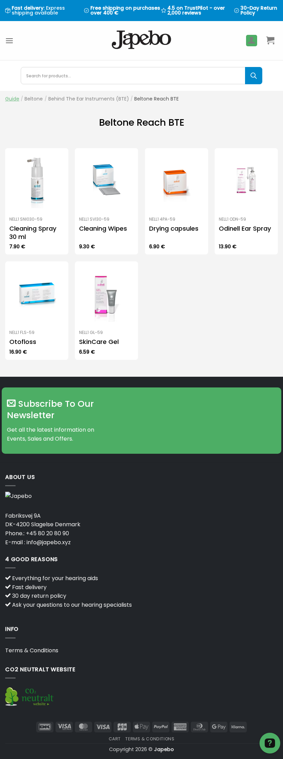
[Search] (253, 75)
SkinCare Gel (99, 342)
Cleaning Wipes (103, 228)
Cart (115, 739)
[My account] (251, 40)
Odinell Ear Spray (245, 228)
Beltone (34, 98)
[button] (9, 40)
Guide (12, 98)
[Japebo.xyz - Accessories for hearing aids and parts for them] (141, 41)
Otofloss (22, 342)
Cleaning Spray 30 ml (32, 232)
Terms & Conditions (31, 650)
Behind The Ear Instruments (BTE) (88, 98)
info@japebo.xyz (49, 542)
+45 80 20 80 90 (47, 533)
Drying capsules (173, 228)
